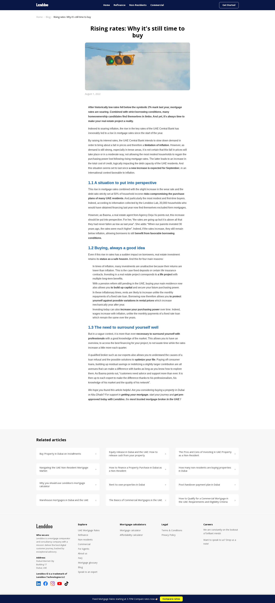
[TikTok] (66, 583)
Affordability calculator (131, 534)
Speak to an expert (87, 571)
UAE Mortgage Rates (89, 530)
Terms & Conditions (172, 530)
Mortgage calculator (130, 530)
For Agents (83, 548)
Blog (48, 16)
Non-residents (85, 539)
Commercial (157, 5)
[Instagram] (52, 583)
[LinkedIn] (38, 583)
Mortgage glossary (87, 562)
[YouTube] (59, 583)
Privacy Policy (169, 534)
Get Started (228, 5)
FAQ (80, 558)
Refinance (119, 5)
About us (82, 553)
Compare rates (171, 598)
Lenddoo (44, 526)
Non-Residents (138, 5)
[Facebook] (45, 583)
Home (106, 5)
